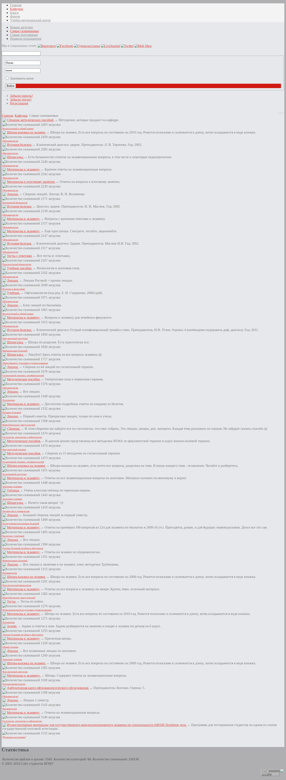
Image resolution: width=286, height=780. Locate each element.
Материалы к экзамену (23, 169)
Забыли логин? (21, 99)
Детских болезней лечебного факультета (22, 548)
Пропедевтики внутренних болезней (20, 523)
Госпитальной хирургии (14, 474)
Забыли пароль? (21, 96)
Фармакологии (9, 573)
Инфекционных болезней (14, 351)
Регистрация (19, 103)
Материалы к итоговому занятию (31, 181)
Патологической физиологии (16, 264)
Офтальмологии (10, 141)
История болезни (19, 144)
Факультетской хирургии (15, 338)
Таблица (13, 490)
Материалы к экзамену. (24, 675)
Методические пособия (24, 441)
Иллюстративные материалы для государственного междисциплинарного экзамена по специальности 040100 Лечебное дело (97, 725)
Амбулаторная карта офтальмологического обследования (48, 688)
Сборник (14, 428)
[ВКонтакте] (2, 110)
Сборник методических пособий (30, 120)
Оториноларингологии (13, 684)
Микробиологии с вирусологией (18, 425)
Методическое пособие (24, 379)
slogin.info (280, 113)
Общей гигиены (10, 647)
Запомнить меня (21, 78)
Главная (7, 115)
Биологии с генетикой (13, 536)
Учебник (13, 293)
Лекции (13, 194)
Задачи (12, 626)
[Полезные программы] (14, 737)
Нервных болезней (11, 412)
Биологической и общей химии (17, 128)
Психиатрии (8, 400)
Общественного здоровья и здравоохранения (25, 363)
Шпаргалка (15, 157)
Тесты (11, 601)
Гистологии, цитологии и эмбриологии (22, 437)
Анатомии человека (12, 486)
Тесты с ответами (20, 256)
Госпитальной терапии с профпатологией (23, 375)
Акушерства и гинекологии (16, 511)
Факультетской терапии (14, 449)
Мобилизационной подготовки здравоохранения (27, 610)
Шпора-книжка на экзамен (26, 132)
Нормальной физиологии (14, 202)
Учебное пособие (19, 268)
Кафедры (21, 115)
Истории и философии (13, 289)
